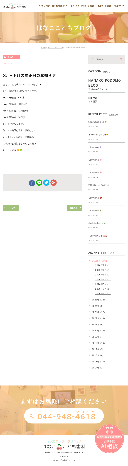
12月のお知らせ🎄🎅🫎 (97, 236)
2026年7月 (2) (103, 265)
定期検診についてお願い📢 (98, 185)
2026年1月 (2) (103, 293)
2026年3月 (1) (103, 284)
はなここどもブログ (55, 47)
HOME (43, 47)
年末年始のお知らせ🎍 (97, 223)
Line (39, 182)
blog (10, 57)
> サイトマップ (64, 456)
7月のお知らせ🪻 (95, 147)
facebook (32, 183)
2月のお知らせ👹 (95, 198)
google (53, 182)
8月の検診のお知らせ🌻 (97, 122)
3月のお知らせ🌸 (95, 173)
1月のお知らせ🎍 (95, 210)
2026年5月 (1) (103, 274)
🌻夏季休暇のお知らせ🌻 (98, 135)
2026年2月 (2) (103, 288)
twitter (46, 182)
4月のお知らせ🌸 (95, 160)
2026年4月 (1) (103, 279)
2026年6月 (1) (103, 270)
